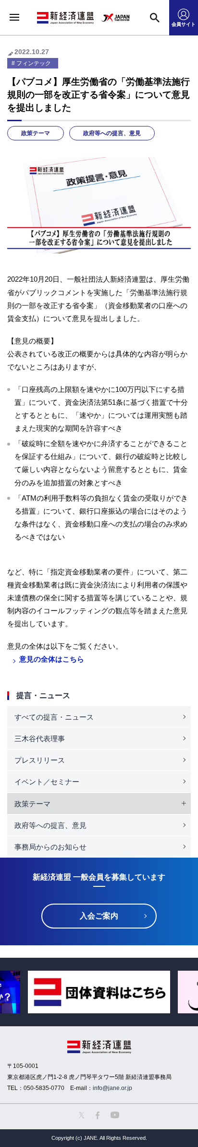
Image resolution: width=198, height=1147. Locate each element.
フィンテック (33, 63)
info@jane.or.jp (112, 1088)
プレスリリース (39, 760)
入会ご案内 (99, 916)
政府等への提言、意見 (112, 133)
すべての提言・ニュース (54, 717)
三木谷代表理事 (39, 738)
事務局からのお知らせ (50, 847)
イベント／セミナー (46, 782)
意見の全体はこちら (51, 659)
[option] (99, 992)
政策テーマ (35, 133)
